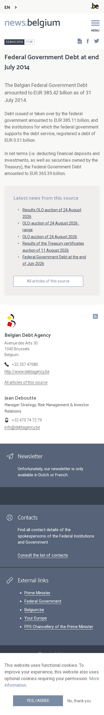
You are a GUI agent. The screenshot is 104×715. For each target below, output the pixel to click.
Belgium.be (34, 609)
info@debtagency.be (22, 427)
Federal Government (42, 601)
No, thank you (79, 701)
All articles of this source (48, 281)
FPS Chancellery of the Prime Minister (58, 626)
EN (7, 7)
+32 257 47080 (25, 364)
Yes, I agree (38, 700)
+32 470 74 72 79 (27, 420)
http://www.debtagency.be (26, 371)
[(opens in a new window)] (86, 41)
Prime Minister (37, 592)
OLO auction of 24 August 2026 (49, 237)
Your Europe (35, 618)
